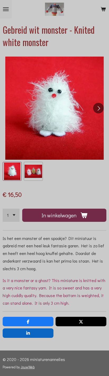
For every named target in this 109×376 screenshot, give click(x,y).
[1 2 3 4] (11, 215)
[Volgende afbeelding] (98, 108)
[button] (12, 171)
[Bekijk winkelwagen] (103, 9)
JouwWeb (28, 367)
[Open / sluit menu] (6, 9)
